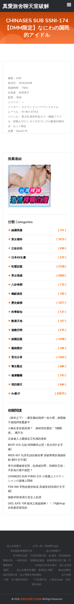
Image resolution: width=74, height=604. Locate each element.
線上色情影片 (14, 546)
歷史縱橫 (38, 302)
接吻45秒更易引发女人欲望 (24, 497)
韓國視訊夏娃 (37, 560)
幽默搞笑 (38, 293)
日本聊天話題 (20, 555)
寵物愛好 (38, 348)
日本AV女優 (38, 257)
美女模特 (38, 239)
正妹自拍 (38, 248)
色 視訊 (52, 555)
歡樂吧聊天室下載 (56, 560)
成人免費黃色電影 (26, 570)
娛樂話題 (38, 339)
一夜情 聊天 (21, 560)
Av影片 (38, 393)
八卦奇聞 (38, 284)
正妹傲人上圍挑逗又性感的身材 (27, 438)
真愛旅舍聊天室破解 (31, 599)
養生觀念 (38, 366)
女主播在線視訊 (19, 579)
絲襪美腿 (38, 230)
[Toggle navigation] (69, 4)
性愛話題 (38, 266)
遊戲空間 (38, 330)
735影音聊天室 (38, 555)
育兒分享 (38, 357)
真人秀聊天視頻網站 (30, 574)
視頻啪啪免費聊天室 (21, 550)
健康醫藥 (38, 375)
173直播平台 (40, 579)
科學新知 (38, 311)
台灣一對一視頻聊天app (45, 546)
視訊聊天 (38, 384)
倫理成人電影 (45, 570)
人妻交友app (56, 579)
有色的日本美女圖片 (46, 565)
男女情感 (38, 275)
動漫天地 (38, 321)
